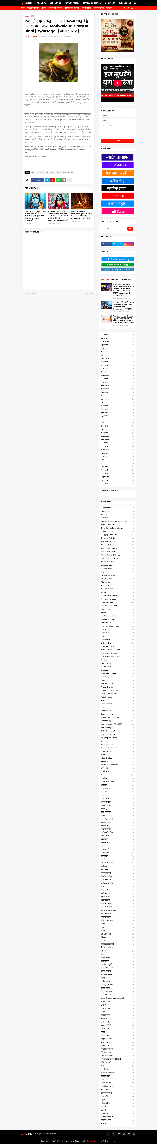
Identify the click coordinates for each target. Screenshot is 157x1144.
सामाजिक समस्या (55, 8)
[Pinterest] (52, 180)
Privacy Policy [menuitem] (72, 3)
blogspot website (117, 538)
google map (117, 592)
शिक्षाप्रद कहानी (55, 172)
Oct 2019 (117, 473)
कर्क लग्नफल (117, 812)
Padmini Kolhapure (117, 673)
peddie (117, 680)
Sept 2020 (117, 436)
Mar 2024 (117, 382)
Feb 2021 (117, 419)
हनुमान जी (117, 1123)
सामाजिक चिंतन (117, 1083)
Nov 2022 (117, 402)
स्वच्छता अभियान (117, 1117)
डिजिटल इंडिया (117, 873)
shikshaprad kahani (117, 738)
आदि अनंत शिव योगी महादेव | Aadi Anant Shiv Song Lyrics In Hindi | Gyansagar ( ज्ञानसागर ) (123, 305)
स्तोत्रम (117, 1106)
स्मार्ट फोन (117, 1113)
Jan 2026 (117, 355)
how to (117, 612)
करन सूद (117, 809)
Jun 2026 (117, 338)
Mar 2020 (117, 456)
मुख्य (23, 8)
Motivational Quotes (117, 653)
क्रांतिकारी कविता (117, 832)
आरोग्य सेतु (117, 798)
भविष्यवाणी (117, 961)
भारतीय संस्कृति (33, 8)
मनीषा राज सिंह (117, 981)
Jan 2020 (117, 463)
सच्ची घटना (117, 1069)
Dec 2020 (117, 426)
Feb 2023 (117, 395)
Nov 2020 (117, 429)
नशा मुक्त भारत (117, 903)
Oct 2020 (117, 433)
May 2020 (117, 450)
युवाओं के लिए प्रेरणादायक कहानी (117, 998)
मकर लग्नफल (117, 974)
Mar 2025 (117, 368)
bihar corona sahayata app (117, 528)
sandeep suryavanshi (117, 717)
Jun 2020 (117, 446)
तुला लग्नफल (117, 880)
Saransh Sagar (93, 1141)
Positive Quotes (117, 683)
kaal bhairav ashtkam (117, 616)
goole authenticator (117, 599)
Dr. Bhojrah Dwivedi (117, 575)
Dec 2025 (117, 358)
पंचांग (44, 8)
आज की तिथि (117, 792)
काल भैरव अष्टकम (117, 819)
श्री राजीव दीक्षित (117, 1062)
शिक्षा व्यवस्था (117, 1045)
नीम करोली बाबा (117, 920)
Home (27, 16)
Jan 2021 (117, 422)
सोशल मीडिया (117, 1103)
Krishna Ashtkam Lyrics (117, 626)
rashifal (117, 707)
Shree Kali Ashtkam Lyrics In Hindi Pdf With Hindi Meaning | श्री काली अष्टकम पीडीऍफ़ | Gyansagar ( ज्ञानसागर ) (58, 216)
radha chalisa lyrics (117, 694)
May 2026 (117, 341)
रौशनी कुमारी (117, 1022)
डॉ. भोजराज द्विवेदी (117, 876)
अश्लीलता (117, 778)
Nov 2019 (117, 470)
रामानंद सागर (117, 1008)
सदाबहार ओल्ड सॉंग (117, 1073)
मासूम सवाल (117, 988)
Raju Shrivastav (117, 697)
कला (117, 815)
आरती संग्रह (117, 795)
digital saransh (117, 572)
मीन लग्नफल (117, 995)
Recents (115, 279)
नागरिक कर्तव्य (117, 907)
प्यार (117, 927)
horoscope (117, 609)
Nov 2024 (117, 372)
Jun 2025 (117, 365)
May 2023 (117, 389)
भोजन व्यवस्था (117, 971)
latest (117, 629)
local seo (117, 633)
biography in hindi (117, 531)
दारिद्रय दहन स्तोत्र (117, 883)
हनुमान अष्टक (117, 1120)
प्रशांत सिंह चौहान (117, 934)
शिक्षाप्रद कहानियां (117, 1049)
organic (117, 670)
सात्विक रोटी (117, 1076)
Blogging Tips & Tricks (117, 535)
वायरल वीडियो (117, 1025)
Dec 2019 (117, 466)
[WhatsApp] (58, 180)
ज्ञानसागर (117, 856)
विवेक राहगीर (117, 1035)
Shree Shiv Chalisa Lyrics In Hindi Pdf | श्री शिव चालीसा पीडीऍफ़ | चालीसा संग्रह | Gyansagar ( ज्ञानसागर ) (35, 216)
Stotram (117, 754)
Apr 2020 (117, 453)
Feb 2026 (117, 351)
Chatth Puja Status (117, 551)
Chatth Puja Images (117, 548)
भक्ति (117, 954)
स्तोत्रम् (109, 8)
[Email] (63, 180)
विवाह (117, 1032)
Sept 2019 (117, 477)
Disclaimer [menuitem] (110, 3)
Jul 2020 (117, 443)
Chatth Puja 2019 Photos (117, 555)
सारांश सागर (86, 8)
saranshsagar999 (117, 727)
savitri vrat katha (117, 734)
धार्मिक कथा (117, 897)
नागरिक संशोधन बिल (117, 910)
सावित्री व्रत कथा (117, 1093)
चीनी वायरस (117, 846)
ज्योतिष (117, 859)
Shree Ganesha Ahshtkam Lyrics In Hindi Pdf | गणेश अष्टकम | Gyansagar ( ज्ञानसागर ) (81, 214)
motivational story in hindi (117, 656)
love (117, 636)
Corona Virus (117, 568)
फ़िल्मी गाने (117, 951)
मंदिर (117, 978)
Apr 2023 (117, 392)
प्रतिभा (117, 930)
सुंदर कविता (117, 1096)
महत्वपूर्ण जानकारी (117, 985)
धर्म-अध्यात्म (117, 893)
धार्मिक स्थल (117, 900)
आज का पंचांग (117, 788)
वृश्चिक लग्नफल (117, 1039)
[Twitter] (47, 180)
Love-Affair (117, 639)
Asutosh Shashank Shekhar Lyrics (117, 521)
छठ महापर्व (117, 849)
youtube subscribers (117, 765)
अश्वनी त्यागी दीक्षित (117, 782)
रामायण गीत (117, 1015)
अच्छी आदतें (117, 771)
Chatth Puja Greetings (117, 558)
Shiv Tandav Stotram (117, 748)
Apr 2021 (117, 416)
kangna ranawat (117, 619)
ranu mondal (117, 704)
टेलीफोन (117, 866)
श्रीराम (117, 1066)
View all (90, 189)
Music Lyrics (117, 660)
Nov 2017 (117, 480)
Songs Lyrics (117, 751)
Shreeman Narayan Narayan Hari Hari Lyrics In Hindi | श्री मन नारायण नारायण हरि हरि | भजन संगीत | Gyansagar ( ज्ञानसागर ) (123, 290)
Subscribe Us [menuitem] (125, 3)
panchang (117, 677)
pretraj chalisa (117, 687)
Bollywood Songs (117, 541)
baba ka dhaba (117, 524)
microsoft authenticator (117, 650)
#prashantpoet (117, 507)
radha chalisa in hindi (117, 690)
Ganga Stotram (117, 589)
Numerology (117, 663)
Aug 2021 (117, 412)
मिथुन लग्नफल (117, 991)
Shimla (117, 741)
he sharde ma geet (117, 606)
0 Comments (65, 36)
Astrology (117, 518)
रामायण (117, 1012)
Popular (105, 279)
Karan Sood (117, 622)
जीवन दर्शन (117, 853)
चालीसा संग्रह (99, 8)
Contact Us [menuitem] (55, 3)
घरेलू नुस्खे (117, 839)
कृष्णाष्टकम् (117, 826)
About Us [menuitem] (41, 3)
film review (117, 582)
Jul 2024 (117, 378)
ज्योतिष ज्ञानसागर (117, 863)
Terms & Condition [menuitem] (92, 3)
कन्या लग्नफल (117, 805)
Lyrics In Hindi (117, 643)
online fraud (117, 667)
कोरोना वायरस (117, 829)
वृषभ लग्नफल (117, 1042)
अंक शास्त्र (117, 768)
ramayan (117, 700)
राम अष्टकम (117, 1005)
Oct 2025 (117, 362)
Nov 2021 (117, 409)
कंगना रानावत (117, 802)
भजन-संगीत (117, 958)
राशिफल (117, 1018)
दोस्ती (117, 886)
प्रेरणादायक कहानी (72, 8)
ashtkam (117, 514)
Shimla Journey (117, 744)
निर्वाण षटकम (117, 917)
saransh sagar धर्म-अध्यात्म (117, 724)
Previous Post (29, 294)
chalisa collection (117, 545)
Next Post (89, 294)
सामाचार (117, 1079)
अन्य (32, 16)
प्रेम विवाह (117, 941)
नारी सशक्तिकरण (117, 913)
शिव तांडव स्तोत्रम (117, 1056)
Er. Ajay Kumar (117, 579)
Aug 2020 (117, 439)
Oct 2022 (117, 406)
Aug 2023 (117, 385)
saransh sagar (117, 721)
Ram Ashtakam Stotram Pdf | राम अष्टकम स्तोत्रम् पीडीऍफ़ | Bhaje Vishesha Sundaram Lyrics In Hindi (123, 319)
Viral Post (117, 761)
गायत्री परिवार (117, 836)
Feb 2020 (117, 460)
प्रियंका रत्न (117, 937)
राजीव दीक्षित (117, 1002)
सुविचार (117, 1100)
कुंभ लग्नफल (117, 822)
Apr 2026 (117, 345)
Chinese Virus (117, 565)
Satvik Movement (117, 731)
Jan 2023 (117, 399)
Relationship (117, 711)
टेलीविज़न (117, 870)
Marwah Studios (117, 646)
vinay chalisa (117, 758)
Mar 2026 (117, 348)
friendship (117, 585)
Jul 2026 (117, 334)
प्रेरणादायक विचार (117, 947)
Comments (126, 279)
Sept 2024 (117, 375)
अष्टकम (117, 785)
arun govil (117, 511)
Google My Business (117, 595)
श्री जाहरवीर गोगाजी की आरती (117, 1059)
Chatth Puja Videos (117, 562)
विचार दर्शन (117, 1029)
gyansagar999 (117, 602)
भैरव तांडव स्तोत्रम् (117, 968)
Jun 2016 (117, 483)
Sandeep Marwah (117, 714)
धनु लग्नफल (117, 890)
